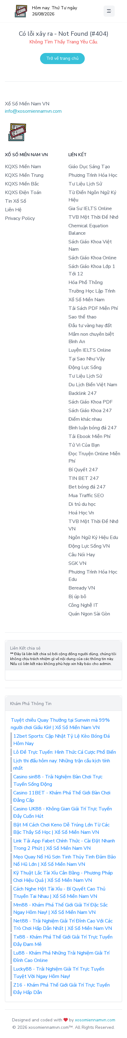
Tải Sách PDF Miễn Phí (93, 308)
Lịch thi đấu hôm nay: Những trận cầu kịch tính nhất (61, 764)
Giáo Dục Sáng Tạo (89, 166)
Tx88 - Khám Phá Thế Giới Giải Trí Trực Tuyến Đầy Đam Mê (63, 941)
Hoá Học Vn (81, 512)
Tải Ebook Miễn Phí (89, 436)
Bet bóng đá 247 (87, 487)
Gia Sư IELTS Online (90, 208)
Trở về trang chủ (62, 58)
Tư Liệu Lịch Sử (85, 183)
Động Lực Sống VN (89, 546)
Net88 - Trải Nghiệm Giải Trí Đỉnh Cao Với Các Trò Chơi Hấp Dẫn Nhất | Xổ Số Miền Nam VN (63, 925)
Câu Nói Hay (81, 554)
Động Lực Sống (84, 367)
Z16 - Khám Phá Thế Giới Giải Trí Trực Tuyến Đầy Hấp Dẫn (61, 989)
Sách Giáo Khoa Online (92, 257)
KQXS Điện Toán (23, 192)
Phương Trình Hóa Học (92, 175)
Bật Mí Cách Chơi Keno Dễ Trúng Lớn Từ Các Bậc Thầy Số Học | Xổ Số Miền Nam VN (61, 828)
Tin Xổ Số (15, 201)
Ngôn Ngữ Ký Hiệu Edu (93, 537)
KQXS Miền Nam (23, 166)
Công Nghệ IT (83, 605)
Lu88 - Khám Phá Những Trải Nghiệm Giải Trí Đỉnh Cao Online (61, 957)
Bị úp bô (77, 596)
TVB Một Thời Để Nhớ (93, 217)
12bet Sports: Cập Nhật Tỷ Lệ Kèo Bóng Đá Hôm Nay (61, 740)
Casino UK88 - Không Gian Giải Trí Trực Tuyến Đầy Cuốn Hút (62, 812)
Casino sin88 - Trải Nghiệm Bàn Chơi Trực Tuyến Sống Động (57, 780)
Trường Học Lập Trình (91, 291)
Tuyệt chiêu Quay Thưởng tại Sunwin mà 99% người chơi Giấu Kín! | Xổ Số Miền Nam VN (60, 724)
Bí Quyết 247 (83, 469)
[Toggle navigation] (109, 11)
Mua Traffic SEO (86, 495)
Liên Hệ (13, 209)
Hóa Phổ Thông (85, 282)
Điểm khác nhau (85, 419)
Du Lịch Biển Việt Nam (92, 384)
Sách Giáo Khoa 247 (90, 410)
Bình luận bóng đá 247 (92, 427)
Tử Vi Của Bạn (84, 445)
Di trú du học (82, 504)
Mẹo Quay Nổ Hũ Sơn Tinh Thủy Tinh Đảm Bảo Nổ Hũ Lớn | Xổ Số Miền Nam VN (64, 861)
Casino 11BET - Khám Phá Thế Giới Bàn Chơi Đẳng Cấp (61, 796)
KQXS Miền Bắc (22, 183)
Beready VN (81, 588)
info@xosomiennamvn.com (33, 111)
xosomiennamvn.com (95, 1020)
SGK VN (77, 563)
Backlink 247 (82, 393)
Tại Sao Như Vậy (86, 358)
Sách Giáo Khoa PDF (90, 402)
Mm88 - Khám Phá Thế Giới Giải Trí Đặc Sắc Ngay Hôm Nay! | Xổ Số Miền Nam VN (60, 909)
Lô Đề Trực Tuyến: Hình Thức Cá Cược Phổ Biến (64, 752)
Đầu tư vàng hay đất (90, 325)
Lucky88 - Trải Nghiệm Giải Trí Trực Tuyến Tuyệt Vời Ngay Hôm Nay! (58, 973)
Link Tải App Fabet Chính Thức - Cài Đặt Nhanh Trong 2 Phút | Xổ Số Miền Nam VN (64, 844)
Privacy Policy (20, 218)
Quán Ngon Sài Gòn (89, 613)
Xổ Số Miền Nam (86, 299)
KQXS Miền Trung (24, 175)
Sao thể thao (82, 317)
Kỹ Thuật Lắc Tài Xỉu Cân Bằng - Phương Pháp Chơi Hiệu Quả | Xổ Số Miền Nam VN (63, 877)
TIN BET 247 (83, 478)
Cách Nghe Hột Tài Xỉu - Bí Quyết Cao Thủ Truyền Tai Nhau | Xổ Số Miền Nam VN (59, 893)
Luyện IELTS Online (89, 350)
